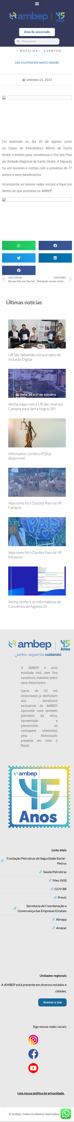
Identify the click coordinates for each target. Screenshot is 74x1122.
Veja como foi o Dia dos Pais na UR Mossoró (34, 554)
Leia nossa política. (41, 1093)
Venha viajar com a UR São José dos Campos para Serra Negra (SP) (35, 406)
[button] (37, 3)
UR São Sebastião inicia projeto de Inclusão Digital (34, 357)
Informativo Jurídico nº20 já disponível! (29, 455)
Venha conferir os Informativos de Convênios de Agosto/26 (34, 604)
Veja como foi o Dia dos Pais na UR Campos (34, 505)
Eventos (52, 50)
